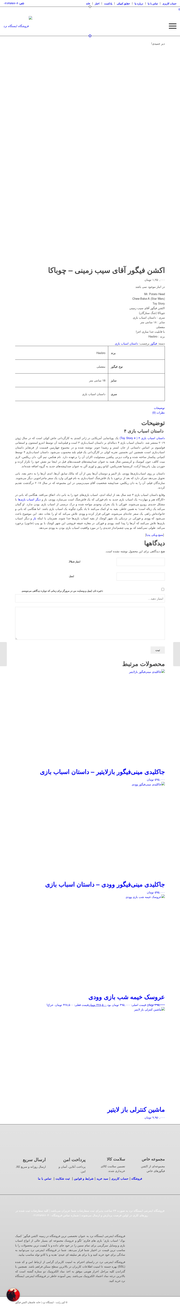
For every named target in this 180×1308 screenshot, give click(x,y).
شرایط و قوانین (84, 1178)
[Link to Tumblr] (155, 1302)
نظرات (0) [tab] (158, 412)
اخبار (97, 3)
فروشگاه (136, 1178)
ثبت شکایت (63, 1178)
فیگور (153, 343)
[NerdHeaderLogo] (18, 26)
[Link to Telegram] (161, 1302)
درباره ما (139, 3)
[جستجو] (160, 26)
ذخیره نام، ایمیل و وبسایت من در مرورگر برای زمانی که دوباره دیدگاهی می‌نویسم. (62, 590)
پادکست (108, 3)
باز (34, 518)
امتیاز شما (74, 561)
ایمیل (71, 576)
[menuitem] (88, 3)
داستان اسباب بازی (126, 343)
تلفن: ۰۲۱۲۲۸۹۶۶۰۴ (14, 3)
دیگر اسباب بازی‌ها (29, 499)
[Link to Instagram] (142, 1302)
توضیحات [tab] (159, 408)
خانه (88, 3)
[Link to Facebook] (148, 1302)
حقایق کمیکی (123, 3)
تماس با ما (153, 3)
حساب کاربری (169, 3)
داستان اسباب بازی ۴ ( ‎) (142, 438)
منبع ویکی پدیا (154, 535)
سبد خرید (102, 1178)
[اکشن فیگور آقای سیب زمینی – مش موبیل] (176, 654)
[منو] (170, 26)
